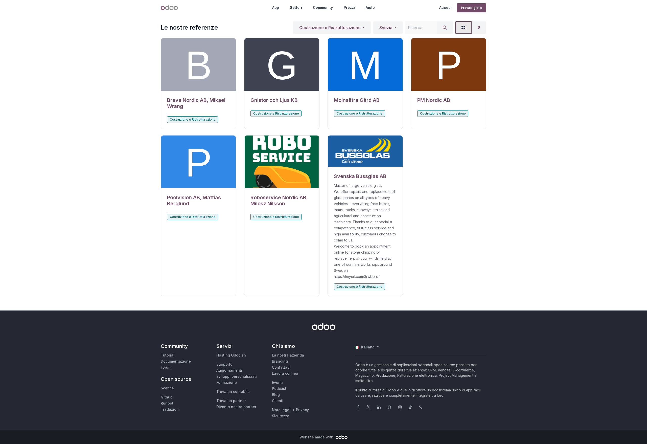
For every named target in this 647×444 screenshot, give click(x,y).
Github (167, 397)
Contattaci (281, 367)
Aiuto (370, 7)
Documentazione (176, 361)
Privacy (302, 410)
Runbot (167, 403)
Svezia (385, 27)
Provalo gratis (471, 8)
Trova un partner (231, 400)
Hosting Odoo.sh (231, 355)
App (275, 7)
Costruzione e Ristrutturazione (330, 27)
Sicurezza (280, 416)
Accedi (445, 7)
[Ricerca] (444, 27)
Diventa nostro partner (236, 407)
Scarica (167, 388)
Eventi (277, 382)
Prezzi (349, 7)
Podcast (279, 388)
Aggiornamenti (229, 370)
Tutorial (167, 355)
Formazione (226, 382)
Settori (296, 7)
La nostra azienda (288, 355)
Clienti (277, 400)
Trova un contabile (233, 391)
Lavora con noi (285, 373)
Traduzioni (170, 409)
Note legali (281, 410)
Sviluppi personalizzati (236, 376)
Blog (276, 394)
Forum (166, 367)
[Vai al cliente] (198, 64)
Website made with (316, 437)
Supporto (224, 364)
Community (323, 7)
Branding (280, 361)
